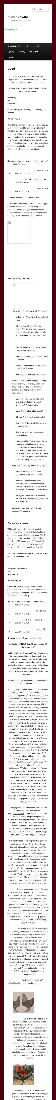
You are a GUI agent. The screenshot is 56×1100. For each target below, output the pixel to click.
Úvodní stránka (14, 46)
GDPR (10, 57)
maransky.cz (17, 16)
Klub (26, 46)
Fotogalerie (33, 51)
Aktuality (21, 51)
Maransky (36, 46)
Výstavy (11, 51)
